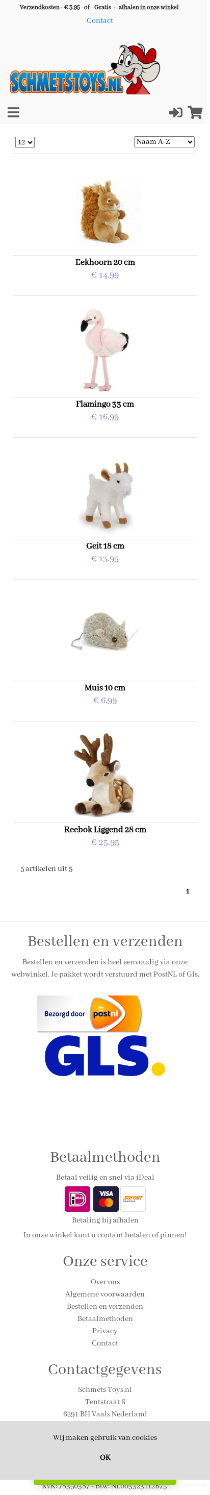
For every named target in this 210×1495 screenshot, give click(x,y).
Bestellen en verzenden (105, 1306)
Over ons (105, 1282)
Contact (100, 21)
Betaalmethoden (105, 1319)
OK (105, 1457)
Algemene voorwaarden (105, 1294)
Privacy (105, 1331)
